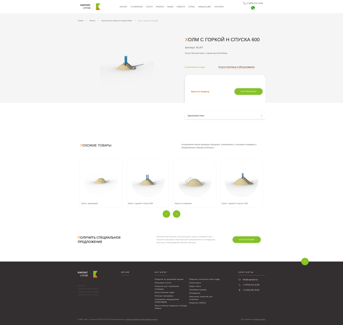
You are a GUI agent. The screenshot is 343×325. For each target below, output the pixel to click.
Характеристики (196, 115)
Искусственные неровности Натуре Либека (116, 21)
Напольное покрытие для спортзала (200, 298)
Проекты (160, 6)
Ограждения (194, 293)
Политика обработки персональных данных (141, 319)
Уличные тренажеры (164, 296)
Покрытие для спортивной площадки (167, 287)
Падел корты (195, 286)
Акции (170, 6)
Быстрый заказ (248, 91)
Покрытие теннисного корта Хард (204, 279)
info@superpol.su (250, 279)
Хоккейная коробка (197, 290)
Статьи (191, 6)
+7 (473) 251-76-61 (251, 290)
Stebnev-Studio (260, 319)
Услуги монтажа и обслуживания (236, 66)
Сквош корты (195, 283)
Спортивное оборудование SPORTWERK (167, 300)
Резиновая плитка (163, 283)
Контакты (219, 6)
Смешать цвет (204, 6)
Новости (181, 6)
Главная (80, 21)
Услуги (149, 6)
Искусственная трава (164, 292)
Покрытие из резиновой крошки (169, 279)
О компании (137, 6)
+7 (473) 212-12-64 (251, 285)
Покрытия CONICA (197, 303)
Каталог (123, 6)
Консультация (246, 239)
